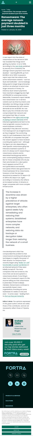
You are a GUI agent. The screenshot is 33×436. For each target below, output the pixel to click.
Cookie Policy (8, 412)
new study (19, 66)
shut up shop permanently (14, 296)
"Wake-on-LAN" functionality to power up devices (16, 264)
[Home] (3, 2)
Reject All (16, 430)
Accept (17, 427)
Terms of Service (21, 412)
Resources (9, 406)
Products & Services (13, 396)
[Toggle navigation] (30, 2)
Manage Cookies (16, 433)
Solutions (9, 401)
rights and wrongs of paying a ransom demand (16, 118)
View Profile (16, 334)
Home (3, 10)
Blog (8, 10)
